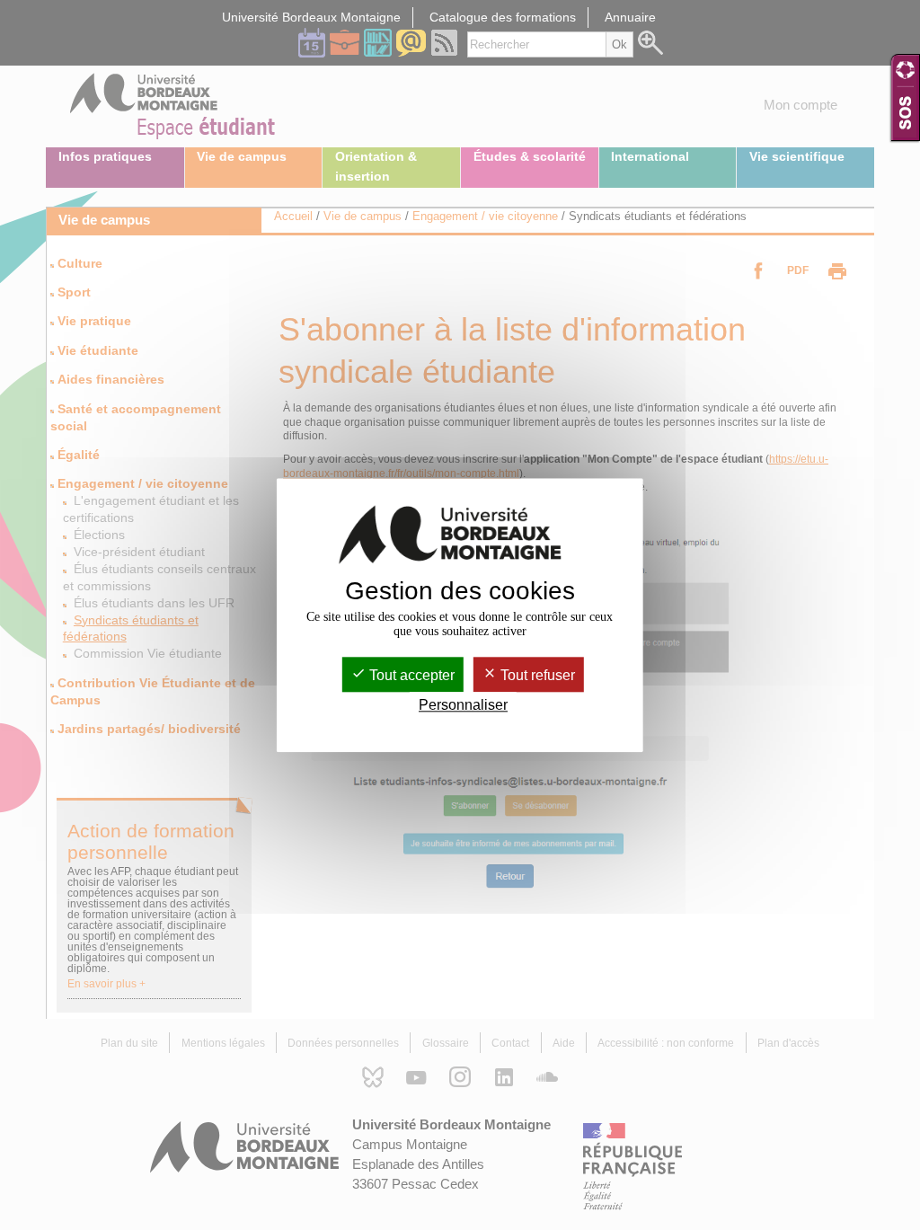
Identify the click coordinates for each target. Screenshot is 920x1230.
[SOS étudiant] (905, 97)
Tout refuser (536, 675)
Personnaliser (463, 704)
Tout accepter (410, 675)
